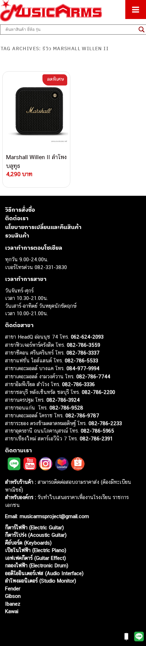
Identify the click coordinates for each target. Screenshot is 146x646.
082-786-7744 (93, 376)
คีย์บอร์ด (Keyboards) (28, 543)
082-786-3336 (78, 384)
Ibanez (12, 604)
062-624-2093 (87, 337)
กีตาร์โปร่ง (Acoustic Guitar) (36, 535)
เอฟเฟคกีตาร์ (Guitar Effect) (35, 558)
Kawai (11, 611)
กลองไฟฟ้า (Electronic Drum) (36, 565)
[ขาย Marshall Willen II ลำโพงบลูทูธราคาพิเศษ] (36, 112)
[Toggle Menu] (135, 9)
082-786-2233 (105, 423)
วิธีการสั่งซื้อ (20, 209)
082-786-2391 (96, 438)
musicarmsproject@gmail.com (53, 516)
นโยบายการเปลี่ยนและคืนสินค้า (43, 227)
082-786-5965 (97, 431)
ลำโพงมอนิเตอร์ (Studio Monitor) (40, 581)
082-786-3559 (83, 345)
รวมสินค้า (17, 235)
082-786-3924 (63, 400)
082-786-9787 (82, 415)
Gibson (13, 596)
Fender (12, 588)
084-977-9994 (83, 368)
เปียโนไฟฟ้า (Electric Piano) (35, 550)
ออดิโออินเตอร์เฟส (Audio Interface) (44, 573)
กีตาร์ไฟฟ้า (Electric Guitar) (34, 527)
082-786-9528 (66, 408)
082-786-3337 (83, 353)
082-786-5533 (81, 360)
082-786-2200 (98, 392)
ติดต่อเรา (17, 218)
